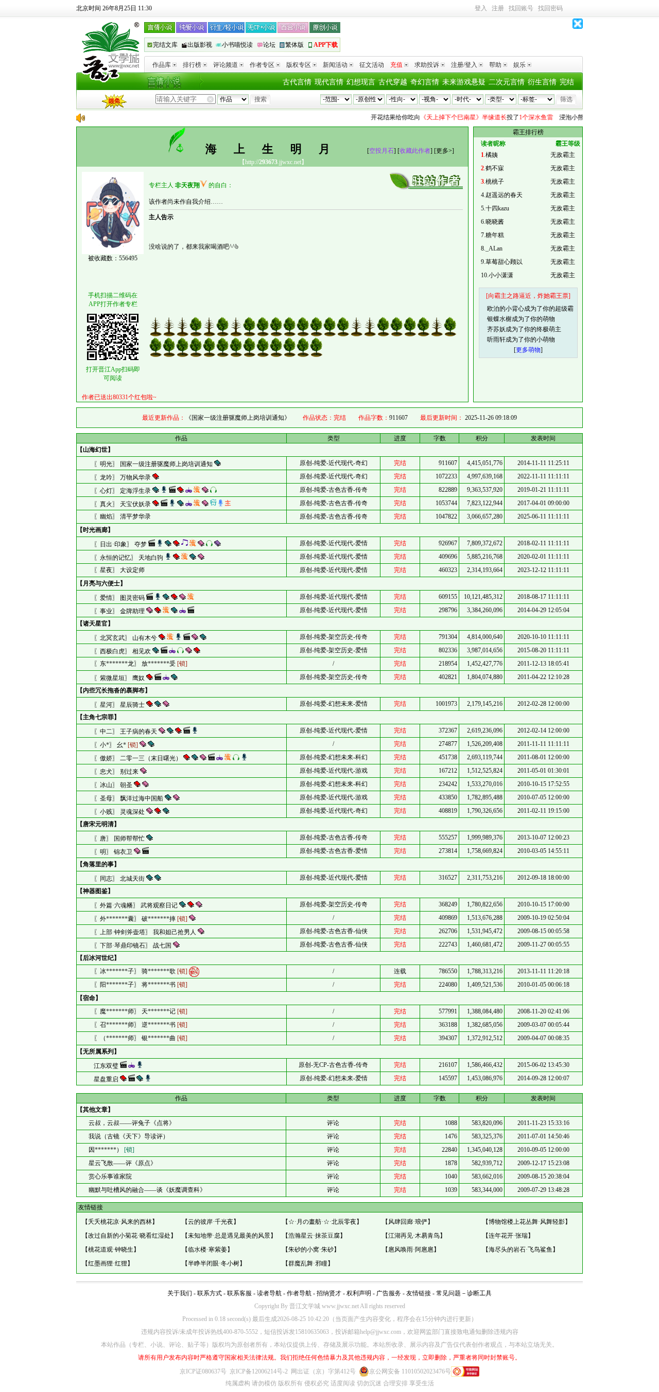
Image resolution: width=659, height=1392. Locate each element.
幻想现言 (360, 82)
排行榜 (192, 64)
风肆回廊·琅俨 (407, 1221)
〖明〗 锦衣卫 (114, 851)
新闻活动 (335, 64)
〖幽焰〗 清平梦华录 (122, 516)
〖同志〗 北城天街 (120, 878)
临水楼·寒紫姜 (207, 1249)
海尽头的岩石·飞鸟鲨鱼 (520, 1249)
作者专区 (262, 64)
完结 (567, 82)
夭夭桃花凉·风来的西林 (120, 1221)
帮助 (495, 64)
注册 (498, 8)
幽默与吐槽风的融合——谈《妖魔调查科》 (146, 1189)
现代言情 (329, 82)
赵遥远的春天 (504, 195)
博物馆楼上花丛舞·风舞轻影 (527, 1221)
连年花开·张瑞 (508, 1235)
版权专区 (298, 64)
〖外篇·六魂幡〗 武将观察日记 (136, 905)
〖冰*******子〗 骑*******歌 (140, 970)
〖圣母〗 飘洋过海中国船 (129, 798)
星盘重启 (107, 1079)
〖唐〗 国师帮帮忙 (120, 838)
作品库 (161, 64)
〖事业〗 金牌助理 (120, 611)
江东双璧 (107, 1065)
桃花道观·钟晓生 (110, 1249)
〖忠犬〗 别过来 (117, 771)
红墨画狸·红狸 (107, 1263)
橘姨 (491, 154)
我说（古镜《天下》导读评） (128, 1136)
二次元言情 (507, 82)
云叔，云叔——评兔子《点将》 (131, 1123)
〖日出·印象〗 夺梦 (121, 544)
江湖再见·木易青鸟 (414, 1235)
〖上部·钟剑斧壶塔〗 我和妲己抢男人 (146, 932)
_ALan (493, 248)
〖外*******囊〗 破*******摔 (140, 918)
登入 (481, 8)
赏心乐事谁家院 (109, 1176)
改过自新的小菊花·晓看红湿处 (129, 1235)
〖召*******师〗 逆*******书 (140, 1024)
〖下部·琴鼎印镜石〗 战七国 (133, 945)
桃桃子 (494, 181)
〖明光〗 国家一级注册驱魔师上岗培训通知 (154, 464)
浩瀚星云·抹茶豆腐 (314, 1235)
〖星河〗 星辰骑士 (120, 704)
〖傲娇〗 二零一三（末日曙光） (138, 758)
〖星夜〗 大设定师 (119, 570)
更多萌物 (528, 349)
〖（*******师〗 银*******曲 (140, 1038)
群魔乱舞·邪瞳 (307, 1263)
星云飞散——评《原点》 (122, 1163)
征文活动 (371, 64)
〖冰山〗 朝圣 (114, 785)
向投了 (449, 117)
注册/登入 (464, 64)
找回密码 (550, 8)
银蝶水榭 (499, 319)
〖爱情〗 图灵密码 (120, 597)
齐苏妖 (496, 329)
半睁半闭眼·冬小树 (213, 1263)
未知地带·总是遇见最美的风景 (229, 1235)
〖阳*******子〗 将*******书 (140, 984)
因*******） (110, 1149)
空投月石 (381, 150)
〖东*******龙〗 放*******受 (140, 663)
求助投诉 (426, 64)
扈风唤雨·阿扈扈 (410, 1249)
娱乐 (519, 64)
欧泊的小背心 (505, 308)
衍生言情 (542, 82)
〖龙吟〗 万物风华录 (123, 477)
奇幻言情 (424, 82)
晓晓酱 (494, 221)
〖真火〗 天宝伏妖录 (123, 504)
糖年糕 (494, 235)
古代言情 (297, 82)
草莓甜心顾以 (504, 261)
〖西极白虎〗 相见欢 (123, 651)
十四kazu (497, 208)
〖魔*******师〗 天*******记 (140, 1011)
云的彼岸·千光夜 (210, 1221)
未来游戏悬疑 (463, 82)
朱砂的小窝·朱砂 (311, 1249)
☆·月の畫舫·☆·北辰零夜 (322, 1221)
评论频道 (225, 64)
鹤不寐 (494, 168)
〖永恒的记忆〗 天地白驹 (129, 557)
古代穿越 (392, 82)
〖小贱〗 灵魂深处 (120, 811)
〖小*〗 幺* (116, 744)
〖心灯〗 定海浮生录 (123, 490)
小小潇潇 (501, 275)
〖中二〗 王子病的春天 (126, 731)
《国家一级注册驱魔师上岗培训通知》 (237, 417)
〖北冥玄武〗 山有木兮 (126, 637)
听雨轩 (496, 339)
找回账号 (521, 8)
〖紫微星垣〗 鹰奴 (120, 678)
